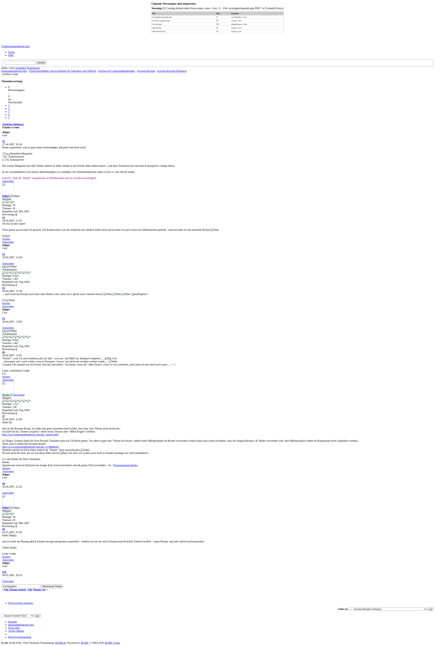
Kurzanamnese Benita (125, 465)
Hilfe (11, 55)
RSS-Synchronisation (19, 637)
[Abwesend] (17, 394)
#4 (3, 288)
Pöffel (5, 196)
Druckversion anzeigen (20, 603)
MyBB (84, 642)
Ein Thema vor (37, 589)
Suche (11, 52)
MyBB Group (112, 642)
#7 (3, 416)
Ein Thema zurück (15, 589)
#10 (4, 572)
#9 (3, 529)
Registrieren (33, 68)
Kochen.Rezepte (146, 71)
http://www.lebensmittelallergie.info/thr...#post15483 (30, 434)
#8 (3, 483)
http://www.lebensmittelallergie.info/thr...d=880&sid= (30, 446)
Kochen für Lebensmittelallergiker (116, 71)
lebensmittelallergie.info (14, 71)
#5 (3, 318)
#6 (3, 352)
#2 (3, 217)
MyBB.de (60, 642)
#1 (3, 141)
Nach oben (14, 627)
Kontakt (12, 621)
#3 (3, 254)
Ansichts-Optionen (13, 124)
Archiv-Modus (16, 630)
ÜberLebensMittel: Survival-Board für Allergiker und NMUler (62, 71)
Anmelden (20, 68)
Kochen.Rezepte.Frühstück (172, 71)
